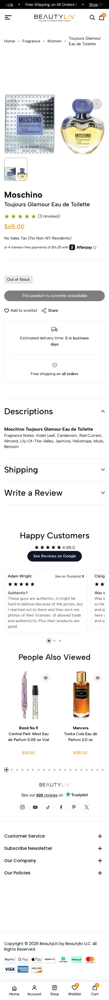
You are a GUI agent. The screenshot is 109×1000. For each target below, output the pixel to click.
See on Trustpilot (68, 576)
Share (53, 310)
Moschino (23, 195)
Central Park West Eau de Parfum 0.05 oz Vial (28, 734)
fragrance (31, 41)
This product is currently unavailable (54, 295)
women (54, 41)
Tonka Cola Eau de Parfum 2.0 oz (80, 734)
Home (9, 41)
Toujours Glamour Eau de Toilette (85, 41)
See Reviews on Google (54, 556)
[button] (54, 411)
